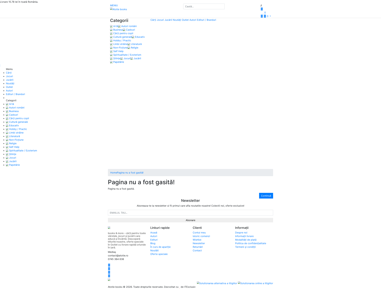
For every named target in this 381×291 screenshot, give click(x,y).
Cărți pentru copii (123, 33)
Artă (115, 26)
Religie (134, 47)
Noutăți (177, 19)
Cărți (153, 19)
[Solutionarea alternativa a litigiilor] (217, 282)
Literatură (136, 44)
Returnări (198, 246)
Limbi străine (120, 44)
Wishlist (197, 239)
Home (113, 172)
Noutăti (154, 250)
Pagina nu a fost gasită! (130, 172)
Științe (116, 58)
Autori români (129, 26)
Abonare (190, 220)
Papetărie (118, 61)
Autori (192, 19)
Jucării (137, 58)
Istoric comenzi (201, 236)
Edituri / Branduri (206, 19)
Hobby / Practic (122, 40)
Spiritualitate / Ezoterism (127, 54)
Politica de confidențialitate (250, 243)
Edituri (154, 239)
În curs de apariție (160, 246)
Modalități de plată (245, 239)
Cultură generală (122, 36)
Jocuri (127, 58)
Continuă (266, 195)
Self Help (118, 51)
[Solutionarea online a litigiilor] (255, 282)
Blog (152, 243)
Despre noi (241, 232)
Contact (197, 250)
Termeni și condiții (245, 246)
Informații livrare (244, 236)
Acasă (153, 232)
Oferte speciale (159, 254)
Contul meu (199, 232)
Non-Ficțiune (120, 47)
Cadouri (130, 29)
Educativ (139, 36)
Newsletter (199, 243)
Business (118, 29)
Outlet (185, 19)
